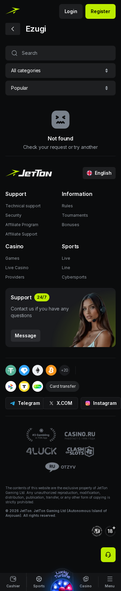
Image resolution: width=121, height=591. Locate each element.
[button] (60, 70)
